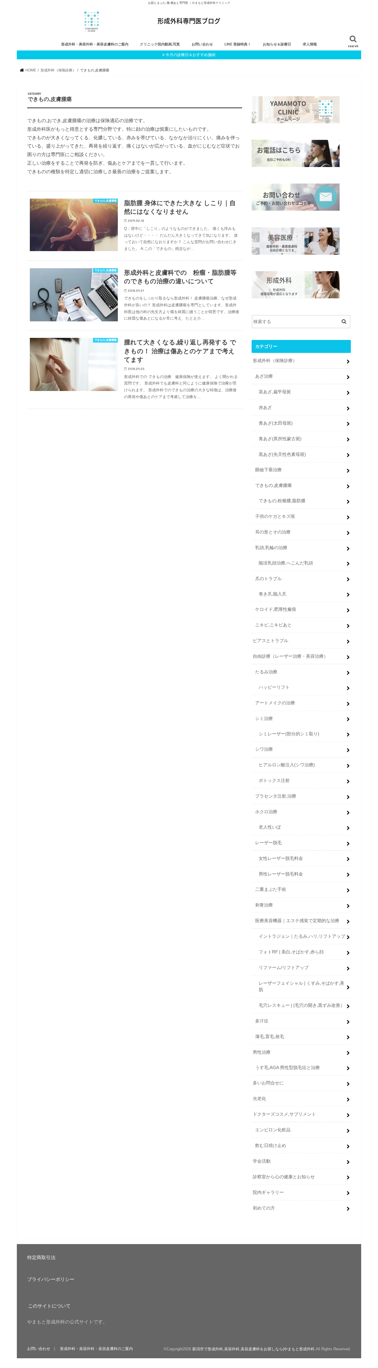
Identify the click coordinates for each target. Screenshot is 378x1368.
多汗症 (261, 1021)
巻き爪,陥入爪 (272, 594)
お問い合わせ (202, 44)
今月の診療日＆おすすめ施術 (191, 55)
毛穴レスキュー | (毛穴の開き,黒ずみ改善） (302, 1005)
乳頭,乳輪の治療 (271, 547)
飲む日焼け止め (270, 1145)
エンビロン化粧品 (273, 1130)
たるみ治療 (266, 672)
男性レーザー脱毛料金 (281, 874)
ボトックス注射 (274, 780)
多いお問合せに (268, 1083)
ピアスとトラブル (270, 640)
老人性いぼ (270, 827)
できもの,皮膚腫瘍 (273, 485)
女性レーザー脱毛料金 (281, 858)
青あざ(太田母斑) (276, 423)
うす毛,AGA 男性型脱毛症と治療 (287, 1067)
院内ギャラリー (268, 1192)
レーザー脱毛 (268, 842)
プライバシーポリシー (50, 1279)
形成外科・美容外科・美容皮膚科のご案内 (94, 44)
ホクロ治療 (266, 811)
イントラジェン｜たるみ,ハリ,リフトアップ (302, 936)
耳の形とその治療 (273, 532)
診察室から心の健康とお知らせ (284, 1176)
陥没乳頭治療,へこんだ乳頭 (286, 563)
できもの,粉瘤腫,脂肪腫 (282, 500)
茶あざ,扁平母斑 (275, 392)
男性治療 (262, 1052)
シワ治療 (264, 749)
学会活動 (262, 1161)
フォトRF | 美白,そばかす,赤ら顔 (291, 952)
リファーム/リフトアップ (284, 967)
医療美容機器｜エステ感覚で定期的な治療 (297, 920)
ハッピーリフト (274, 687)
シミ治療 (264, 718)
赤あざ (265, 407)
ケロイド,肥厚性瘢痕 (275, 609)
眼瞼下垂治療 (268, 469)
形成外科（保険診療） (275, 360)
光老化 (259, 1098)
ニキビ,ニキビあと (273, 625)
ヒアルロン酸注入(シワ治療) (287, 764)
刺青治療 (264, 905)
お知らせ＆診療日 (277, 44)
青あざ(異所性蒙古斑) (280, 438)
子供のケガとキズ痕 (275, 516)
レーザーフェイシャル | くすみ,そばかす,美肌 (301, 986)
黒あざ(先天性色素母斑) (282, 454)
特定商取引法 (41, 1257)
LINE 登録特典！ (237, 44)
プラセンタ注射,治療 (275, 796)
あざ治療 (264, 376)
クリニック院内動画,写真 (160, 44)
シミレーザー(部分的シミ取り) (289, 734)
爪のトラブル (268, 578)
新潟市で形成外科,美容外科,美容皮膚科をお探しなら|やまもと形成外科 (253, 1349)
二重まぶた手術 (270, 889)
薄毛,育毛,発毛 (269, 1036)
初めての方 (264, 1208)
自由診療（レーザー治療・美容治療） (290, 656)
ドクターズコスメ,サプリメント (284, 1114)
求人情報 (310, 44)
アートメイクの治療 (275, 703)
